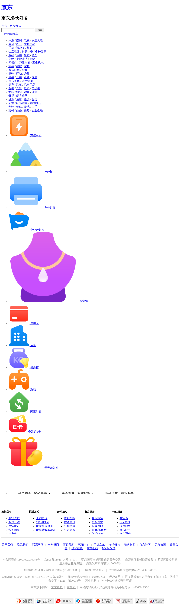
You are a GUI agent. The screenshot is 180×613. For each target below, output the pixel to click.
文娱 (19, 88)
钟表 (27, 92)
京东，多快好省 (11, 26)
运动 (19, 73)
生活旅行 (14, 526)
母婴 (11, 95)
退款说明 (97, 526)
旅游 (27, 99)
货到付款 (69, 518)
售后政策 (97, 518)
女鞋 (11, 92)
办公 (19, 44)
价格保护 (97, 522)
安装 (11, 106)
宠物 (32, 58)
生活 (34, 99)
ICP (75, 559)
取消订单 (97, 533)
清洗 (27, 106)
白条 (19, 110)
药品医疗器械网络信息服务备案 (101, 559)
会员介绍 (14, 522)
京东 (7, 7)
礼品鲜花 (21, 103)
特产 (34, 55)
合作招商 (53, 544)
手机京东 (99, 544)
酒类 (19, 55)
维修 (19, 106)
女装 (19, 77)
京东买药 (14, 80)
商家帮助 (68, 544)
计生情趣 (27, 80)
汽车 (19, 84)
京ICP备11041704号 (56, 559)
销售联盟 (129, 544)
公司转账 (69, 529)
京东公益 (92, 548)
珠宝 (34, 92)
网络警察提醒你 (45, 601)
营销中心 (83, 544)
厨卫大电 (37, 40)
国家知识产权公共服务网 (156, 601)
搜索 (39, 30)
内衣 (34, 77)
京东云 (71, 587)
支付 (11, 110)
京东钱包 (57, 587)
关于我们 (7, 544)
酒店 (19, 99)
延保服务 (125, 526)
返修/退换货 (99, 529)
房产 (11, 84)
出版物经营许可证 (93, 570)
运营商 (20, 47)
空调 (19, 40)
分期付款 (69, 526)
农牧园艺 (35, 103)
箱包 (19, 92)
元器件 (12, 62)
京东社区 (145, 544)
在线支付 (69, 522)
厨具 (24, 69)
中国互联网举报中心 (84, 601)
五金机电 (38, 62)
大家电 (12, 533)
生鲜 (27, 55)
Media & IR (108, 548)
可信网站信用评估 (25, 601)
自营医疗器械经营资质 (139, 559)
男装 (11, 77)
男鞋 (11, 73)
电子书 (36, 88)
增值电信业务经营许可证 (116, 580)
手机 (11, 47)
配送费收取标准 (46, 529)
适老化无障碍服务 (141, 601)
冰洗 (11, 40)
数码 (29, 47)
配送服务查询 (44, 526)
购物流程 (14, 518)
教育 (27, 88)
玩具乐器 (21, 95)
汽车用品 (29, 84)
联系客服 (38, 544)
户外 (27, 73)
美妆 (11, 58)
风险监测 (160, 544)
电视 (27, 40)
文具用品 (29, 44)
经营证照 (115, 576)
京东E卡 (125, 529)
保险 (27, 110)
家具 (27, 66)
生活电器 (14, 51)
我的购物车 (11, 33)
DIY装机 (125, 522)
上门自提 (41, 518)
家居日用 (14, 69)
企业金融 (37, 110)
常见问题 (14, 529)
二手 (34, 106)
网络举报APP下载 (104, 601)
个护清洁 (21, 58)
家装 (11, 66)
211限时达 (42, 522)
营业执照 (91, 580)
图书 (11, 88)
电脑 (11, 44)
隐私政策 (77, 548)
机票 (11, 99)
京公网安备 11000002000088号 (22, 559)
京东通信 (125, 533)
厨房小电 (27, 51)
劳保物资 (24, 62)
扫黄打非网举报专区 (124, 601)
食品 (11, 55)
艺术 (11, 103)
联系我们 (22, 544)
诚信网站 (64, 601)
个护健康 (40, 51)
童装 (27, 77)
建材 (19, 66)
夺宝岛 (124, 518)
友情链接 (114, 544)
